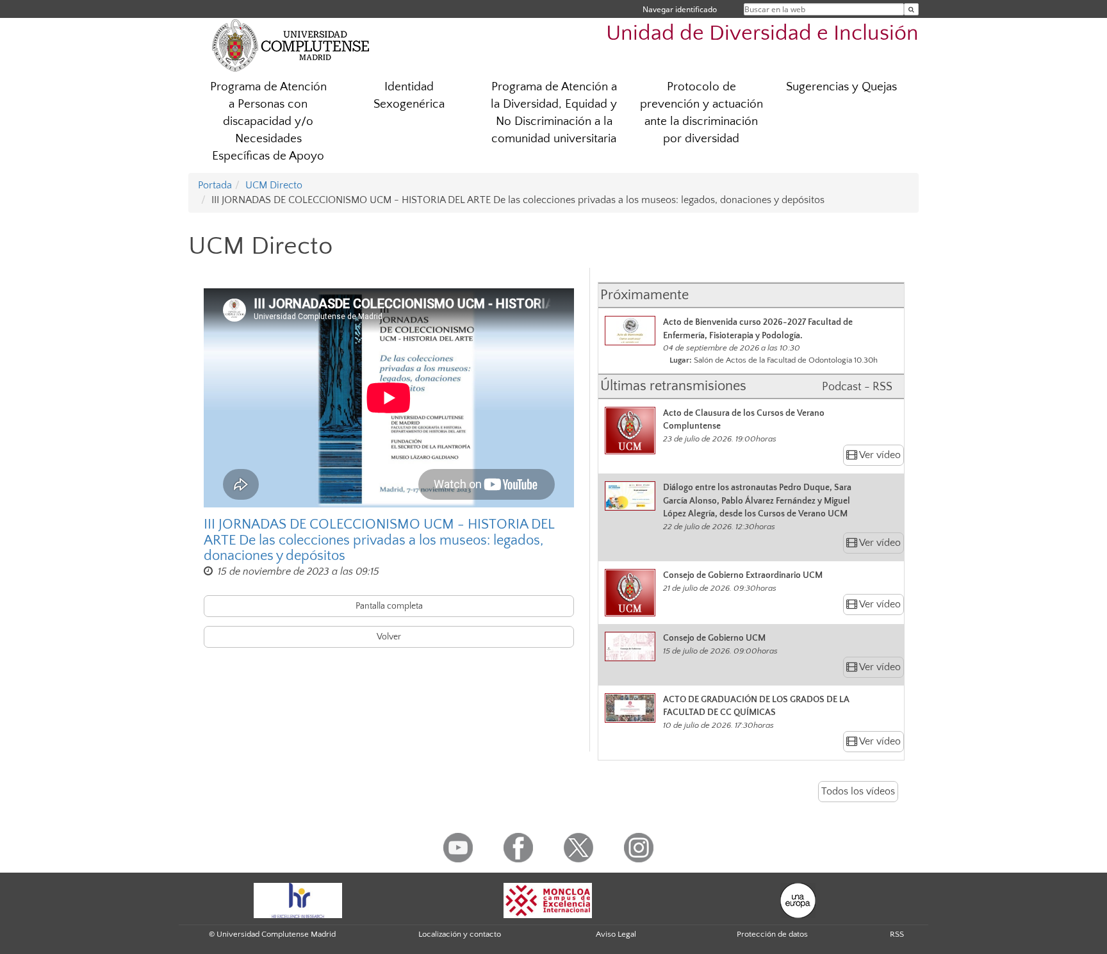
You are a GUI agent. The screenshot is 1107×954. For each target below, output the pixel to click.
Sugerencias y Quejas (841, 87)
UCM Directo (273, 185)
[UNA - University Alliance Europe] (798, 899)
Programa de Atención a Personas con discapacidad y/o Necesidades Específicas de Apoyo (268, 121)
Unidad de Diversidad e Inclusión (762, 33)
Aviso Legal (616, 934)
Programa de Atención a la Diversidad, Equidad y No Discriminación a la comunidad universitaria (554, 112)
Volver (389, 637)
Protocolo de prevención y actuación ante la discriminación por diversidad (701, 112)
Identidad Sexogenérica (409, 95)
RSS (897, 934)
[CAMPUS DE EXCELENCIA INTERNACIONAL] (548, 899)
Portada (215, 185)
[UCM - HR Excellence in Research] (298, 899)
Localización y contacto (459, 934)
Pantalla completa (389, 606)
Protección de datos (772, 934)
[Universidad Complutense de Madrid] (290, 45)
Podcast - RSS (857, 387)
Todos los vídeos (858, 791)
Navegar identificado (680, 9)
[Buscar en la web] (911, 9)
